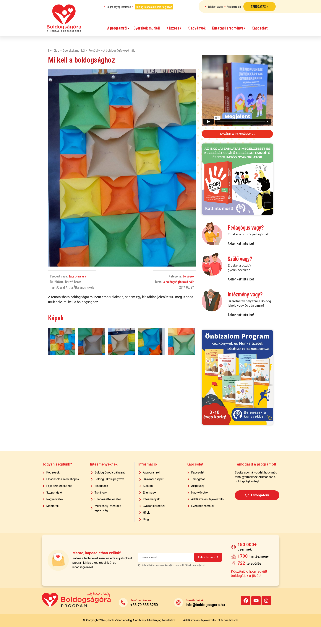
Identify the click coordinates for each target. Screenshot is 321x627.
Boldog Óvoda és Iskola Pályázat (154, 7)
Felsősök (188, 276)
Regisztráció (234, 6)
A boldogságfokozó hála (178, 282)
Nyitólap (53, 50)
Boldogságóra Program (63, 18)
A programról (117, 27)
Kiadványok (197, 27)
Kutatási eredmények (228, 27)
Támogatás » (259, 6)
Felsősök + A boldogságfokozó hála (111, 50)
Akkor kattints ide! (241, 243)
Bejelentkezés (215, 6)
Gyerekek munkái (147, 27)
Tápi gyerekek (77, 276)
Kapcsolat (260, 27)
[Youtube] (256, 600)
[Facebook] (245, 600)
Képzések (173, 27)
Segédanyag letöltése (119, 7)
